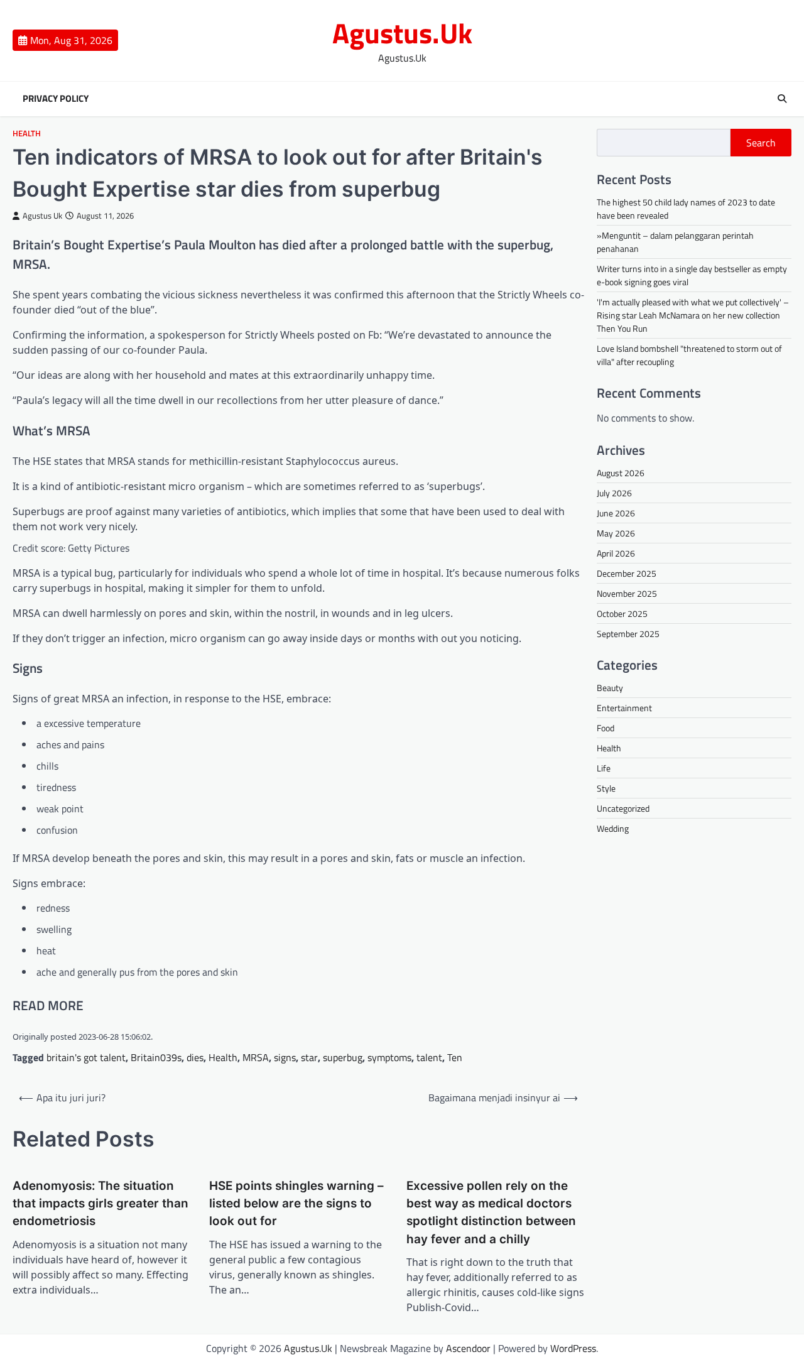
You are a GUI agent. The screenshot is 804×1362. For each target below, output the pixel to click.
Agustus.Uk (402, 32)
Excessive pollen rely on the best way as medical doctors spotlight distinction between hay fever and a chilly (491, 1212)
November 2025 (627, 593)
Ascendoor (468, 1348)
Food (605, 727)
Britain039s (156, 1057)
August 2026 (620, 472)
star (309, 1057)
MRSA (255, 1057)
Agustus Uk (42, 216)
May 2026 (616, 533)
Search (761, 142)
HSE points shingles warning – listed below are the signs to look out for (296, 1204)
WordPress (573, 1348)
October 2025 (622, 613)
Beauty (610, 687)
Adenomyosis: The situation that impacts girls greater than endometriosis (100, 1204)
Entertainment (624, 707)
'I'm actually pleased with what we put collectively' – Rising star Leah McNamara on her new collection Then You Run (693, 315)
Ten (454, 1057)
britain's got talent (86, 1057)
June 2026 (616, 513)
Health (27, 133)
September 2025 (628, 633)
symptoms (389, 1057)
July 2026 (614, 492)
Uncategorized (623, 808)
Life (604, 768)
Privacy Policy (56, 99)
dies (195, 1057)
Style (606, 788)
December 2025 (626, 573)
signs (285, 1057)
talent (429, 1057)
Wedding (613, 828)
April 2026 (616, 553)
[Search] (782, 98)
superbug (342, 1057)
